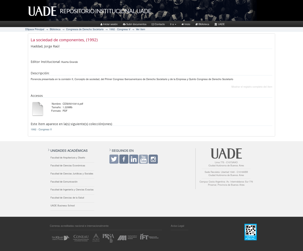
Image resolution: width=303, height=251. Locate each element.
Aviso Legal (177, 225)
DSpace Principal (34, 29)
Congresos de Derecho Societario (85, 29)
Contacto (160, 24)
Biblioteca (203, 24)
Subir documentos (136, 24)
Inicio (187, 24)
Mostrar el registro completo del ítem (251, 86)
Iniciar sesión (110, 24)
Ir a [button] (172, 24)
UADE (221, 24)
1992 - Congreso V (119, 29)
